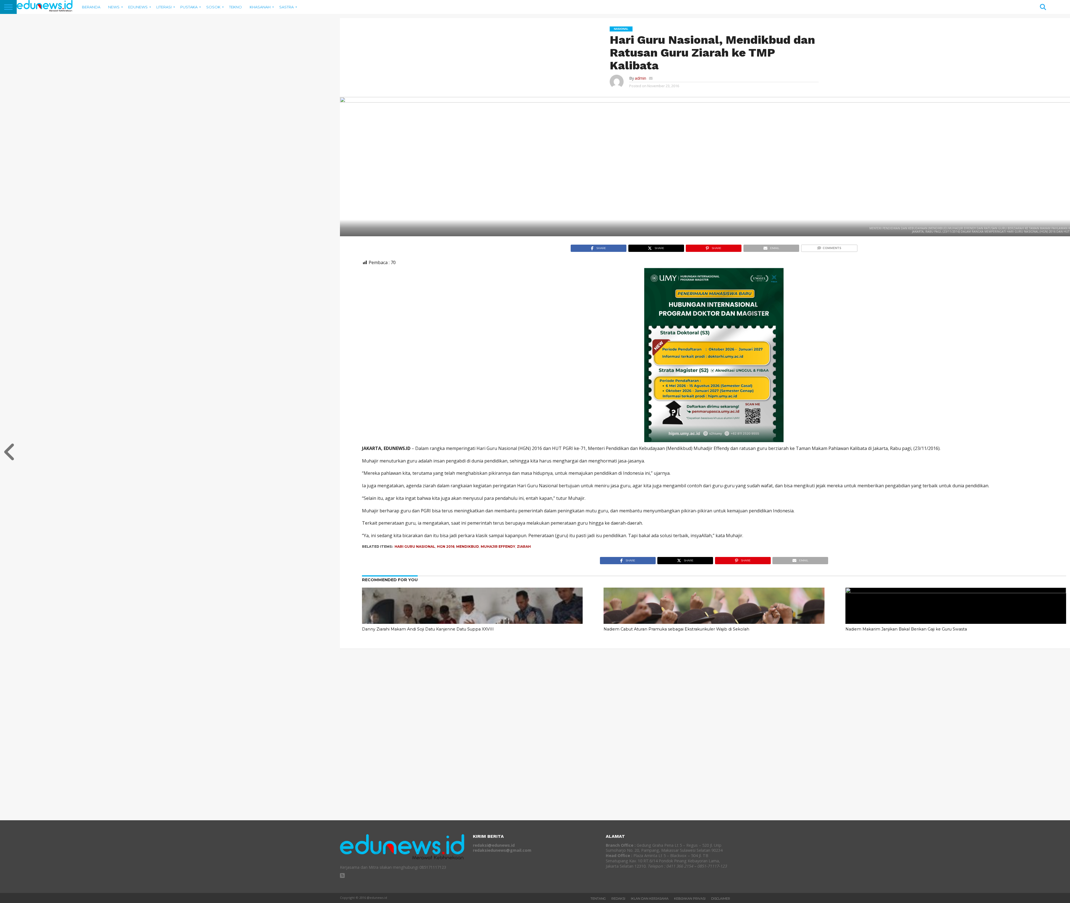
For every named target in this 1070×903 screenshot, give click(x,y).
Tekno (235, 7)
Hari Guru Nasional (415, 546)
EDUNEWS (138, 7)
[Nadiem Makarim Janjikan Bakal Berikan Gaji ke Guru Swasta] (955, 591)
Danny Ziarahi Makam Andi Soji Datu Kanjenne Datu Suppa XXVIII (428, 629)
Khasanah (260, 7)
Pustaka (189, 7)
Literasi (164, 7)
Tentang (598, 898)
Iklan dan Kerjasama (649, 898)
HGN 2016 (445, 546)
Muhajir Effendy (498, 546)
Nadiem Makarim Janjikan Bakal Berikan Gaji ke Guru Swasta (906, 629)
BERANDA (91, 7)
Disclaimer (720, 898)
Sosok (213, 7)
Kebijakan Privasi (690, 898)
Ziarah (524, 546)
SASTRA (286, 7)
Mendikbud (467, 546)
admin (640, 78)
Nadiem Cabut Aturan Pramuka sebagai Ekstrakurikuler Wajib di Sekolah (676, 629)
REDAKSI (618, 898)
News (114, 7)
